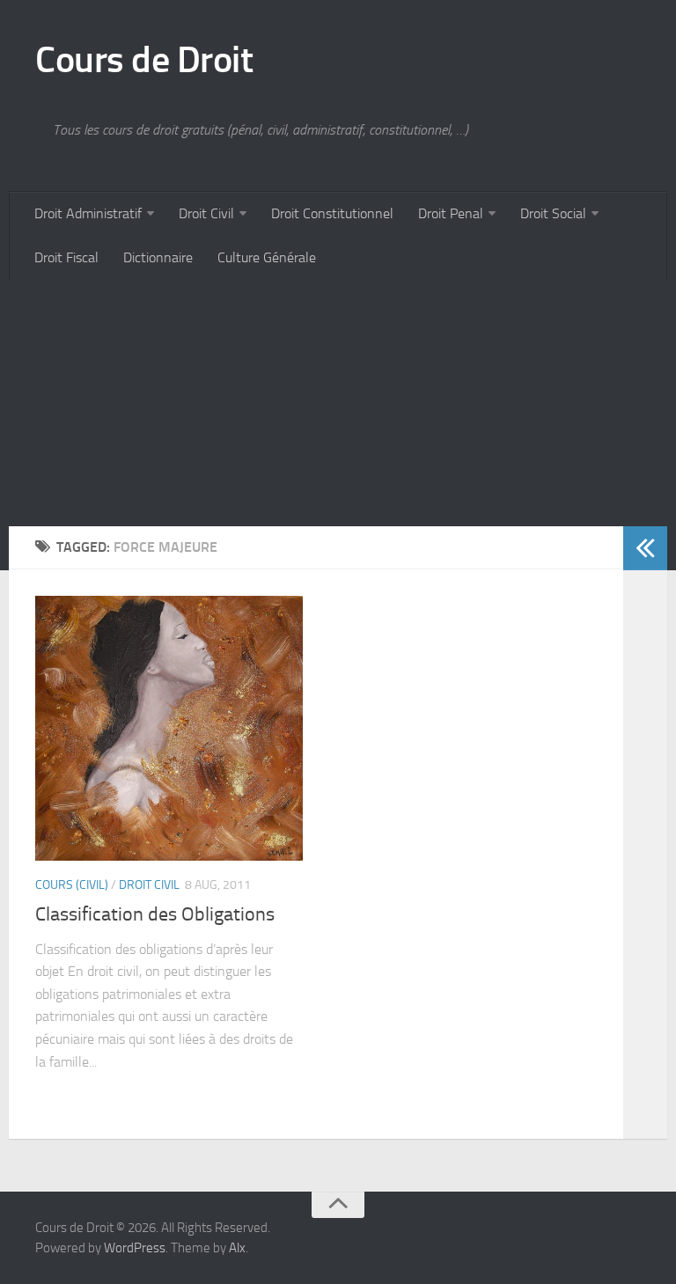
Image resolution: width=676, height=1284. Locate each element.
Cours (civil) (71, 884)
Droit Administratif (88, 213)
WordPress (134, 1248)
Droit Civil (206, 213)
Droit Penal (450, 213)
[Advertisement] (338, 403)
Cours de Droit (144, 60)
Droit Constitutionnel (332, 213)
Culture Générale (266, 257)
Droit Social (553, 213)
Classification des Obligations (155, 914)
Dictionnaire (158, 257)
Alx (237, 1248)
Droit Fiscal (66, 257)
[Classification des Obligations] (169, 728)
